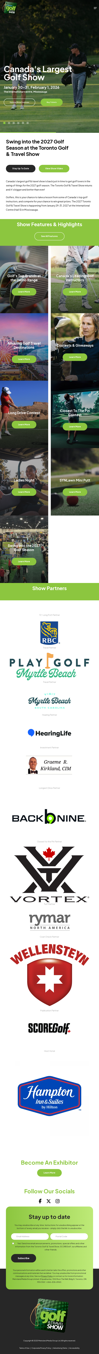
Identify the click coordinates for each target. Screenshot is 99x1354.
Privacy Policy (47, 1276)
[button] (95, 8)
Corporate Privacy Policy (41, 1348)
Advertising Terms (60, 1348)
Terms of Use (24, 1348)
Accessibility (74, 1348)
